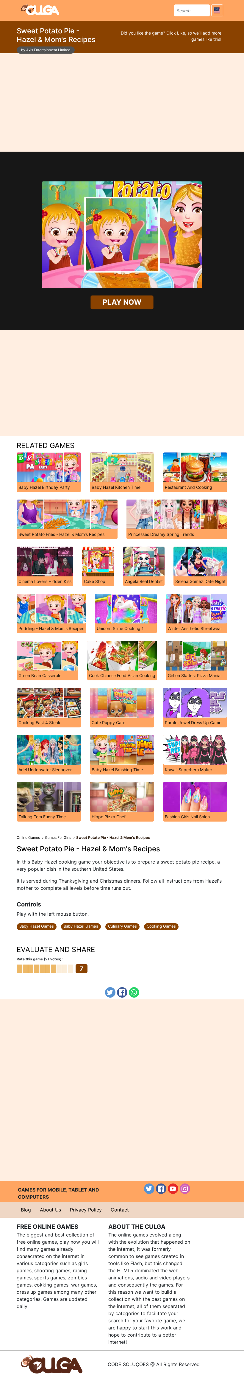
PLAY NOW (122, 302)
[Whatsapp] (134, 992)
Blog (26, 1210)
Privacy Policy (86, 1210)
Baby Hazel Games (36, 926)
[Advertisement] (122, 102)
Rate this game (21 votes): (40, 959)
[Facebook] (122, 992)
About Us (50, 1210)
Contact (120, 1210)
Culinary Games (122, 926)
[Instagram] (185, 1188)
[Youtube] (173, 1188)
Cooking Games (161, 926)
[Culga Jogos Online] (51, 1364)
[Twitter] (110, 992)
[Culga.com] (40, 9)
